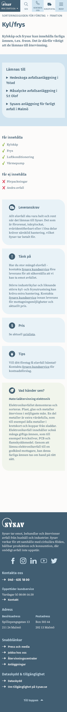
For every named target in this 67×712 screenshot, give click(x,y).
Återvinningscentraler (22, 658)
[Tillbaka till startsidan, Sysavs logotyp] (33, 522)
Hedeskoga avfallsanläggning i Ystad (32, 80)
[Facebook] (13, 561)
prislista (29, 334)
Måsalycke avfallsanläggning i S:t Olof (31, 93)
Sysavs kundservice (35, 269)
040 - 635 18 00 (19, 580)
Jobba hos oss (17, 652)
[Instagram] (23, 561)
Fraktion (56, 15)
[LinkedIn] (33, 561)
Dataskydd (15, 681)
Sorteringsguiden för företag (24, 15)
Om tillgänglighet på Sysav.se (27, 687)
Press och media (19, 647)
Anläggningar (17, 664)
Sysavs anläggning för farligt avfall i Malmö (30, 106)
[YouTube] (44, 561)
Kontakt (13, 600)
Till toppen (31, 700)
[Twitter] (54, 561)
